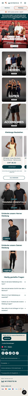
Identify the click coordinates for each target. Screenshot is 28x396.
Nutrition (7, 7)
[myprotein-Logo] (13, 3)
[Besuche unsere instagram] (2, 353)
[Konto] (21, 3)
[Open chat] (17, 353)
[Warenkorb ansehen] (25, 3)
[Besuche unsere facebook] (6, 353)
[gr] (14, 34)
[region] (14, 230)
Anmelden (7, 338)
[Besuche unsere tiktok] (10, 353)
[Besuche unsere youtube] (13, 353)
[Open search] (6, 3)
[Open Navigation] (3, 3)
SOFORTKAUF (12, 166)
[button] (24, 392)
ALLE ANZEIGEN (14, 177)
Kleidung (20, 7)
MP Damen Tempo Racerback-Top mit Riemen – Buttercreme (12, 159)
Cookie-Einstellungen (8, 343)
